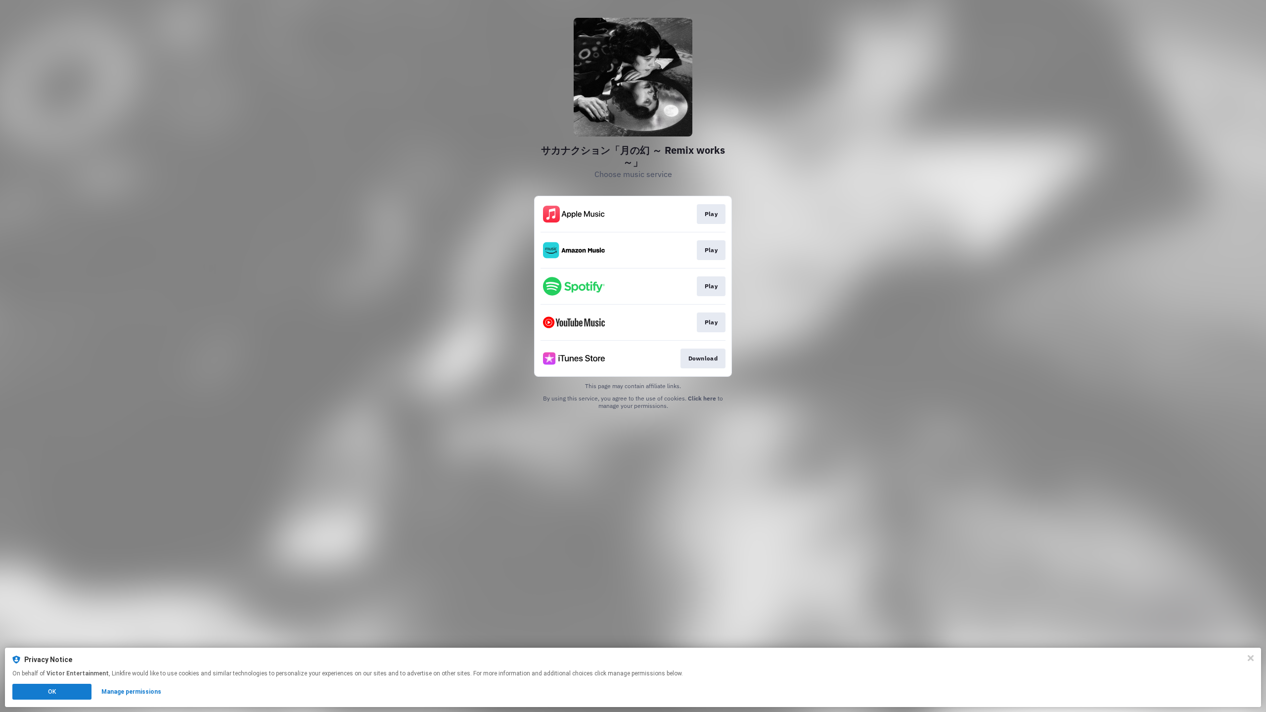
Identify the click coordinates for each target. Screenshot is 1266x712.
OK (52, 691)
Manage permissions (131, 691)
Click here (702, 398)
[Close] (1251, 658)
